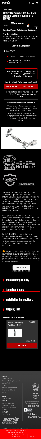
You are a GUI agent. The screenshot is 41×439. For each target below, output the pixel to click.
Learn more (16, 436)
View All (21, 267)
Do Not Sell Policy (7, 410)
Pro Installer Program (8, 405)
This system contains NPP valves (22, 56)
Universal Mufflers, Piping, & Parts (12, 381)
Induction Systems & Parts (9, 388)
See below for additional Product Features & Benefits (21, 61)
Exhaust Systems (7, 378)
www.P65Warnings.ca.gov (11, 261)
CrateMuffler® (6, 383)
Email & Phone (6, 414)
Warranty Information (8, 403)
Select (22, 345)
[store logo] (6, 3)
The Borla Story (6, 398)
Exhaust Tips (6, 385)
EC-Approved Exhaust (8, 390)
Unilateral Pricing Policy (9, 407)
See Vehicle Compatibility (21, 46)
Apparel (4, 392)
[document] (20, 434)
